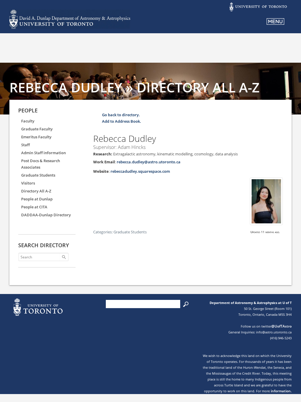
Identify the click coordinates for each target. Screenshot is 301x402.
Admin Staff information (43, 152)
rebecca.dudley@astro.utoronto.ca (148, 162)
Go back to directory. (121, 114)
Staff (25, 144)
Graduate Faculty (37, 129)
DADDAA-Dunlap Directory (46, 214)
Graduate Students (38, 175)
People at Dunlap (37, 199)
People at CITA (34, 207)
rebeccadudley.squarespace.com (140, 171)
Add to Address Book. (121, 121)
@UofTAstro (281, 326)
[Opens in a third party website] (257, 11)
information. (281, 390)
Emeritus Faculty (36, 136)
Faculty (27, 121)
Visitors (28, 183)
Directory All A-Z (36, 191)
